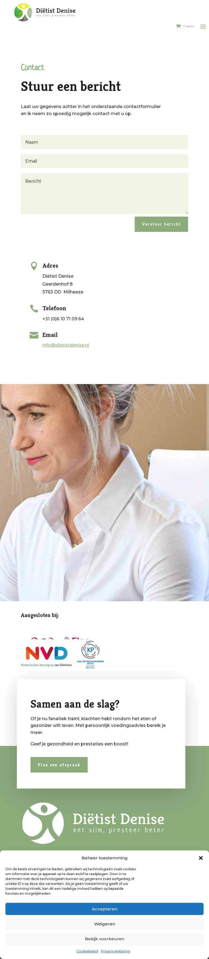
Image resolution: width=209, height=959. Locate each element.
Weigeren (104, 923)
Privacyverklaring (115, 951)
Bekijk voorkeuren (104, 938)
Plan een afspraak (59, 765)
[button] (201, 858)
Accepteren (104, 908)
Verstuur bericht (161, 224)
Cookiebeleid (87, 951)
